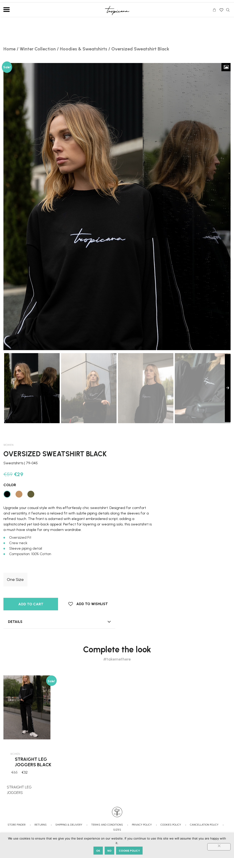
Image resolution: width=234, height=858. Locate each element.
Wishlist (221, 8)
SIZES (117, 829)
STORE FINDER (17, 824)
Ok (98, 850)
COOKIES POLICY (170, 824)
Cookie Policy (129, 850)
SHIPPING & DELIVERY (68, 824)
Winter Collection (38, 49)
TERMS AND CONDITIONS (107, 824)
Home (9, 49)
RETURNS (41, 824)
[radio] (15, 579)
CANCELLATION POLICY (204, 824)
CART (215, 10)
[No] (219, 846)
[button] (88, 604)
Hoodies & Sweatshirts (83, 49)
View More (30, 791)
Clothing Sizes (15, 569)
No (109, 850)
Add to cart (30, 604)
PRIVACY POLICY (142, 824)
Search (227, 10)
